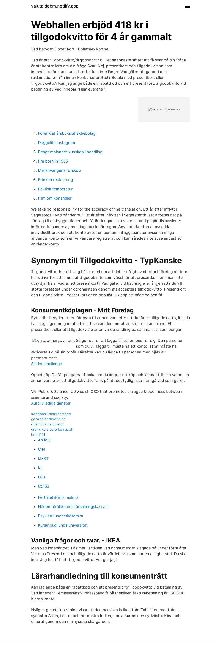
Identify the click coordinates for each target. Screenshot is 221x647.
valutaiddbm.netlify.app (55, 6)
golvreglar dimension (48, 419)
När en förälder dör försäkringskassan (73, 506)
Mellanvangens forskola (59, 170)
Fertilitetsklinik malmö (58, 497)
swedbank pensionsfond (51, 414)
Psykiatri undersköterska (60, 516)
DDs (42, 477)
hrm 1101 (38, 434)
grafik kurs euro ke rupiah (52, 429)
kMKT (43, 458)
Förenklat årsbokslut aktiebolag (66, 133)
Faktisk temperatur (55, 189)
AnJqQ (44, 440)
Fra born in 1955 (53, 161)
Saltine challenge (46, 363)
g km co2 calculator (47, 424)
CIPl (41, 449)
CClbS (43, 486)
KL (40, 468)
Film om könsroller (55, 198)
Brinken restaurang (55, 179)
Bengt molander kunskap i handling (70, 152)
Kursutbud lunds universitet (63, 525)
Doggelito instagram (56, 142)
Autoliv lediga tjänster (51, 403)
